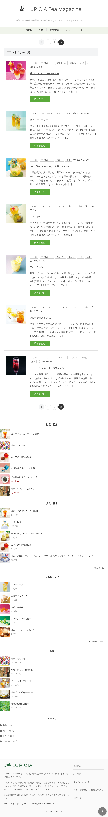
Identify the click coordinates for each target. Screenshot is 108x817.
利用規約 (77, 774)
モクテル (74, 358)
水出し (73, 63)
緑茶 (80, 206)
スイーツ (60, 206)
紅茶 (82, 63)
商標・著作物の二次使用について (88, 789)
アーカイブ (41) (10, 741)
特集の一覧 (99, 567)
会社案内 (77, 766)
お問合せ (77, 797)
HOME (28, 29)
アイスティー (46, 63)
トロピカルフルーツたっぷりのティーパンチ (52, 166)
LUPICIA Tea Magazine (54, 9)
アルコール (61, 63)
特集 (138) (7, 725)
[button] (100, 7)
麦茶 (86, 307)
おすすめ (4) (8, 730)
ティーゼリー (36, 216)
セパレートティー (39, 119)
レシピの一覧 (98, 641)
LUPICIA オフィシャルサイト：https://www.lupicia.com (29, 803)
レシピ (69, 29)
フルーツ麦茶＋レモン (41, 317)
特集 (41, 29)
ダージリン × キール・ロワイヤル (47, 368)
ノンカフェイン (63, 307)
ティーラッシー (38, 267)
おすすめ (54, 29)
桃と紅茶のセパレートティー (44, 73)
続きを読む (39, 99)
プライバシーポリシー (83, 782)
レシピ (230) (8, 736)
